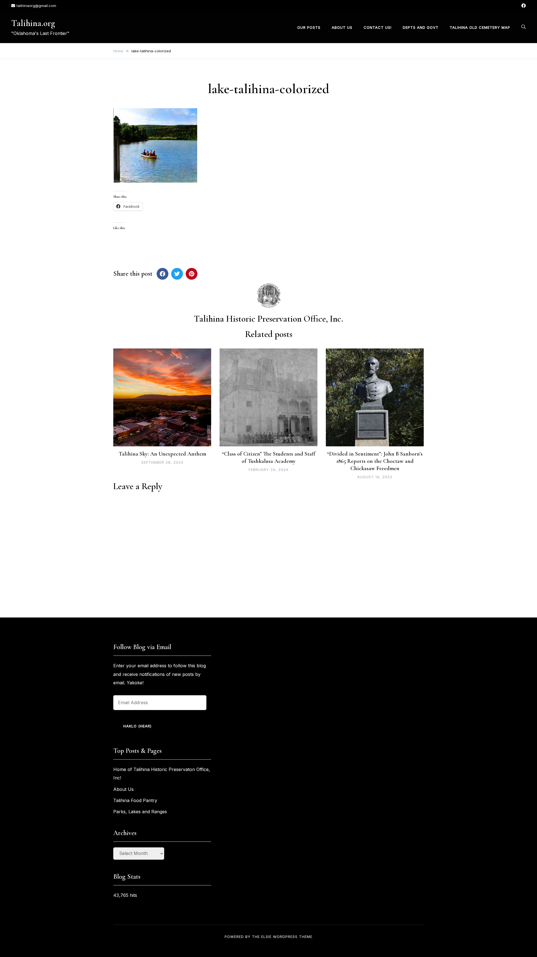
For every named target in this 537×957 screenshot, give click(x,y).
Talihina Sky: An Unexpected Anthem (162, 454)
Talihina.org (33, 23)
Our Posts (309, 27)
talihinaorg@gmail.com (36, 5)
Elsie (266, 936)
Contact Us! (378, 27)
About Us (342, 27)
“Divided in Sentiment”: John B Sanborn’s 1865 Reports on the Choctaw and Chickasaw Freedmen (375, 461)
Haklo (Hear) (137, 726)
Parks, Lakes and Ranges (140, 811)
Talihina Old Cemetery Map (480, 27)
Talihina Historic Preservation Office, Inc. (268, 318)
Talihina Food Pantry (135, 800)
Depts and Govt (421, 27)
